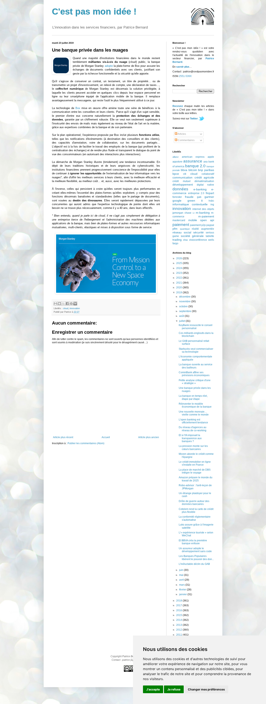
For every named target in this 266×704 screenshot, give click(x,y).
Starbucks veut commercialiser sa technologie (196, 350)
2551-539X (185, 76)
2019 (179, 292)
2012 (179, 629)
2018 (179, 600)
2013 (179, 624)
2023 (179, 272)
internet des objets (203, 209)
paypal (210, 225)
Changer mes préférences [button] (206, 689)
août (182, 316)
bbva (184, 170)
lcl (194, 213)
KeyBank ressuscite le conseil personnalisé (195, 327)
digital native (205, 184)
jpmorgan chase (181, 212)
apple (211, 156)
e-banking (200, 189)
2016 (179, 610)
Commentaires (186, 140)
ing (212, 204)
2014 (179, 619)
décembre (185, 296)
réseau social (181, 232)
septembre (185, 311)
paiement (180, 224)
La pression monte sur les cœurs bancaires (193, 447)
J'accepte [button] (153, 689)
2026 (179, 258)
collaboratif (208, 173)
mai (181, 575)
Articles (181, 134)
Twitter (194, 118)
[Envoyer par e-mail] (55, 303)
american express (193, 156)
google (176, 200)
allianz (175, 157)
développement (182, 184)
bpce (175, 173)
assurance (192, 161)
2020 (179, 287)
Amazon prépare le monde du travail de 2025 (195, 479)
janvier (183, 594)
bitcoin (192, 170)
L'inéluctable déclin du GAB (194, 564)
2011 (179, 634)
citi (184, 173)
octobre (183, 306)
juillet (182, 321)
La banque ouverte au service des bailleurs (195, 366)
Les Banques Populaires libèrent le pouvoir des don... (196, 557)
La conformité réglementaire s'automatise (195, 518)
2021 (179, 282)
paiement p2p (198, 225)
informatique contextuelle (190, 204)
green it (195, 200)
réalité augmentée (203, 228)
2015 (179, 615)
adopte (109, 65)
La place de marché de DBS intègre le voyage (195, 471)
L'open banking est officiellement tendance (193, 421)
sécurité (198, 232)
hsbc (211, 200)
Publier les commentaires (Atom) (86, 443)
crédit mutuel (181, 181)
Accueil (106, 437)
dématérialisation (204, 181)
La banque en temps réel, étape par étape (193, 397)
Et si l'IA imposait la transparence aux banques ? (190, 438)
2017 (179, 605)
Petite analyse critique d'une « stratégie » (195, 382)
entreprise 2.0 (196, 193)
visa (185, 239)
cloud (65, 308)
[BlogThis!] (59, 303)
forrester (177, 197)
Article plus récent (63, 437)
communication (182, 177)
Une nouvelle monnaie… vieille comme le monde (194, 413)
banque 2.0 (195, 166)
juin (181, 570)
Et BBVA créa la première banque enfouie (193, 542)
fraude (189, 196)
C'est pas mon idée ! (94, 11)
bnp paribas (206, 170)
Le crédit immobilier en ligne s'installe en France (195, 463)
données (180, 189)
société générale (192, 236)
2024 (179, 268)
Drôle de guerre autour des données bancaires (194, 503)
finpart (210, 193)
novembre (185, 301)
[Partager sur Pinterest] (71, 303)
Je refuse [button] (173, 689)
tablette (210, 236)
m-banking (203, 212)
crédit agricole (204, 177)
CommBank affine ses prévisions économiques (194, 374)
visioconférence (198, 239)
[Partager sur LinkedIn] (75, 303)
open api (207, 220)
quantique (185, 229)
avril (182, 579)
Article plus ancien (148, 437)
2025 (179, 263)
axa (205, 161)
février (183, 589)
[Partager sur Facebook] (67, 303)
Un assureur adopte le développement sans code (195, 550)
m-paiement (206, 216)
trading (177, 239)
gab (199, 197)
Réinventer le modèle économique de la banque (195, 405)
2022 (179, 277)
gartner (209, 196)
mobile (192, 220)
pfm (174, 228)
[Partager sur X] (63, 303)
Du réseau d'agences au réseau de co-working (192, 429)
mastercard (178, 220)
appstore (177, 161)
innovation (75, 308)
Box (77, 108)
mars (182, 584)
